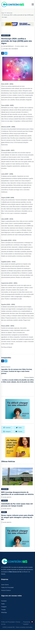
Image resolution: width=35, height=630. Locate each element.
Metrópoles (10, 46)
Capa (2, 13)
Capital (4, 500)
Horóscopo (9, 13)
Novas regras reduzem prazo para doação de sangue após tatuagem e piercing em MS (17, 517)
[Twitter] (5, 53)
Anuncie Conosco (6, 590)
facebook (7, 427)
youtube (20, 431)
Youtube (3, 609)
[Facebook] (2, 53)
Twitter (3, 603)
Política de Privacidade (7, 587)
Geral (4, 512)
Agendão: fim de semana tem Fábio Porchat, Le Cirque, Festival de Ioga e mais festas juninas (16, 371)
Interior (5, 489)
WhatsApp (4, 612)
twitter (20, 427)
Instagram (4, 606)
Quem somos (5, 584)
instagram (8, 431)
